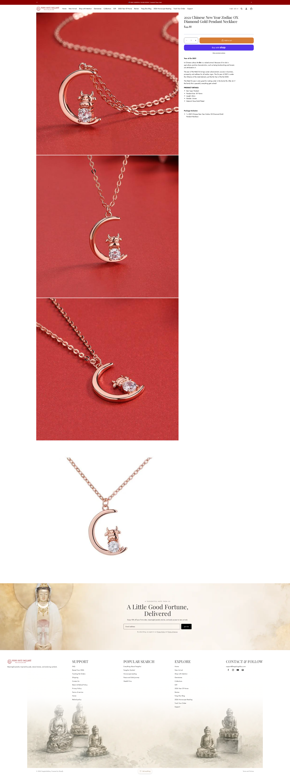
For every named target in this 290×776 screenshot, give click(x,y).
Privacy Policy (161, 632)
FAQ (73, 666)
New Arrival (179, 670)
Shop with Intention (181, 674)
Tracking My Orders (78, 674)
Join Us (186, 626)
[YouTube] (238, 670)
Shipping (75, 677)
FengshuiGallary (46, 771)
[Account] (246, 8)
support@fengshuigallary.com (236, 666)
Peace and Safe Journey (131, 677)
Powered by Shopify (57, 771)
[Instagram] (233, 670)
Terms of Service (172, 632)
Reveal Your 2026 (78, 670)
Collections (178, 681)
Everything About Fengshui (132, 666)
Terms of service (77, 692)
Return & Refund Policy (79, 685)
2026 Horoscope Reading (183, 699)
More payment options (219, 53)
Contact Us (75, 681)
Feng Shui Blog (180, 696)
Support (177, 707)
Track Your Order (180, 703)
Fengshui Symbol (129, 670)
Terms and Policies (248, 771)
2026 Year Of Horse (181, 688)
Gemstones (178, 677)
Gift (176, 685)
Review (177, 692)
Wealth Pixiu (127, 681)
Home (74, 696)
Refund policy (76, 699)
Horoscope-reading (130, 674)
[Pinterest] (242, 670)
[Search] (241, 8)
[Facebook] (228, 670)
